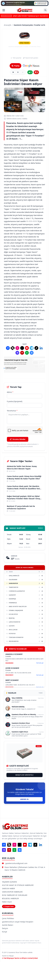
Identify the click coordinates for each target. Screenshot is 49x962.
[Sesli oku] (13, 72)
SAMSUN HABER (8, 888)
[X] (13, 348)
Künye (4, 932)
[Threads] (22, 348)
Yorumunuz (12, 410)
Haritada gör (40, 663)
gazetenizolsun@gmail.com (16, 863)
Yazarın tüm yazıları (31, 58)
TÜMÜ (41, 693)
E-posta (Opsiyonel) (14, 401)
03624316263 (9, 687)
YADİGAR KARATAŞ (18, 707)
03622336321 (9, 675)
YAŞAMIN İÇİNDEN (9, 882)
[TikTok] (36, 348)
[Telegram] (32, 348)
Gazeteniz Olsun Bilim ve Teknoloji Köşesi (26, 714)
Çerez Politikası (8, 918)
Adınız (10, 392)
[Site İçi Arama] (45, 10)
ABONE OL (24, 799)
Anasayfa (7, 25)
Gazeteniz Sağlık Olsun (20, 732)
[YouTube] (27, 348)
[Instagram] (17, 348)
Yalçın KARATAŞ (17, 698)
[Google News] (31, 65)
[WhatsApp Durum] (27, 353)
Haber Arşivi (7, 902)
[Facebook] (8, 348)
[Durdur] (22, 72)
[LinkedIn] (41, 348)
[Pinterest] (22, 353)
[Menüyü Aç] (4, 10)
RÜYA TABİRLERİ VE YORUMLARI (14, 895)
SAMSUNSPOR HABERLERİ (12, 892)
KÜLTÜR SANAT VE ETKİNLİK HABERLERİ (18, 885)
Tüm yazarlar (17, 58)
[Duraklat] (18, 72)
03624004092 (9, 663)
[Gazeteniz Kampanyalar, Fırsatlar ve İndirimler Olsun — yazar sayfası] (24, 35)
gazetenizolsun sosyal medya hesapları (17, 922)
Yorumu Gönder (18, 439)
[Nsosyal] (17, 353)
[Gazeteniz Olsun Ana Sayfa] (24, 10)
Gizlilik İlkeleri (7, 925)
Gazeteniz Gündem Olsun (21, 723)
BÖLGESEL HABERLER (10, 898)
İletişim (5, 928)
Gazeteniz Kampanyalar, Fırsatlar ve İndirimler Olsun (24, 52)
